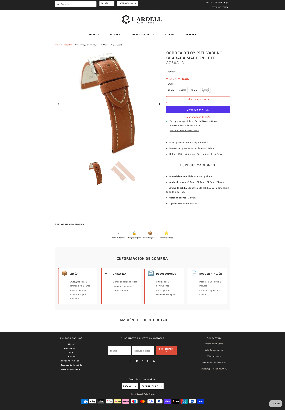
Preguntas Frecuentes (71, 369)
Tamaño (170, 84)
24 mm (205, 90)
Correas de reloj (143, 34)
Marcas (94, 34)
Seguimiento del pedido (71, 365)
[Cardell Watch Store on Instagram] (148, 361)
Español (105, 3)
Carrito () (223, 3)
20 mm (182, 90)
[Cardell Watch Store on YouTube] (137, 361)
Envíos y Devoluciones (71, 361)
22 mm (194, 90)
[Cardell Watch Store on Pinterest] (142, 361)
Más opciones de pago (198, 117)
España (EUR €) (125, 3)
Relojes (116, 34)
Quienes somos (71, 348)
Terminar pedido (220, 7)
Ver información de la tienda (184, 130)
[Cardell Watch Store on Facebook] (131, 361)
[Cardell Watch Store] (142, 21)
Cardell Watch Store (145, 394)
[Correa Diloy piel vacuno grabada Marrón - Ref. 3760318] (109, 103)
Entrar (208, 3)
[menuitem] (96, 34)
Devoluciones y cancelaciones (142, 379)
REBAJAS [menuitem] (191, 34)
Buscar (71, 344)
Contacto (71, 356)
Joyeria (170, 34)
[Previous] (59, 104)
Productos (67, 45)
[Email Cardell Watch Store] (154, 361)
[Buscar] (58, 4)
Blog (71, 352)
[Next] (158, 104)
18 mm (171, 90)
